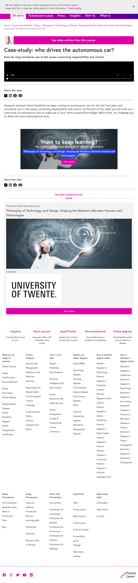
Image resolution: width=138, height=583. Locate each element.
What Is (105, 15)
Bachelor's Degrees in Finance (125, 423)
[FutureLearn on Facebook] (5, 575)
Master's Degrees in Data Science (104, 398)
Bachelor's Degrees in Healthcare (125, 371)
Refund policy (79, 516)
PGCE (75, 405)
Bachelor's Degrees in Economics (125, 410)
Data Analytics (56, 372)
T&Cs (75, 502)
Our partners (55, 502)
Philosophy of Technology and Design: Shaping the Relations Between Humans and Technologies (87, 25)
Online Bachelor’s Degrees (6, 417)
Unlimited (30, 533)
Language (30, 405)
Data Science (55, 387)
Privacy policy (79, 509)
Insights (75, 15)
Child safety (102, 502)
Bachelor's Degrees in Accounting (125, 397)
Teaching (30, 381)
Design (37, 25)
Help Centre (102, 509)
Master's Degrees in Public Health (103, 429)
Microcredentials (10, 382)
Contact (100, 516)
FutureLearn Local (41, 15)
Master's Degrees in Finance (101, 442)
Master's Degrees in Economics (102, 455)
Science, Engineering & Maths (32, 425)
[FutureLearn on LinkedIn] (31, 575)
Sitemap (77, 545)
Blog (4, 527)
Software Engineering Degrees (78, 416)
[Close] (134, 7)
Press (61, 15)
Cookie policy (79, 523)
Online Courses (9, 366)
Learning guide (32, 520)
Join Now (68, 311)
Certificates (31, 527)
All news (18, 15)
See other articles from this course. (74, 40)
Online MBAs (79, 363)
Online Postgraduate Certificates (8, 430)
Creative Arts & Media (22, 25)
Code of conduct (81, 529)
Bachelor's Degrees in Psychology (125, 384)
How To (90, 15)
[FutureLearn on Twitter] (17, 575)
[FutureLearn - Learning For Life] (128, 574)
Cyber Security (56, 403)
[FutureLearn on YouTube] (24, 575)
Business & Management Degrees (79, 429)
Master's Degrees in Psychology (102, 368)
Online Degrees (9, 397)
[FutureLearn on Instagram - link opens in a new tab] (11, 575)
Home (7, 25)
